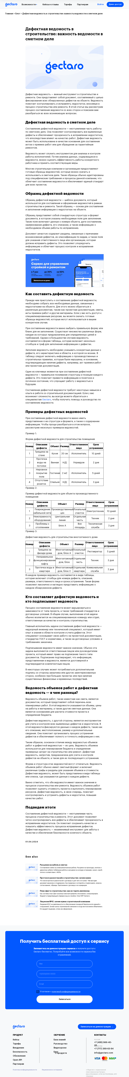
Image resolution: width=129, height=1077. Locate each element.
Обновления (19, 1056)
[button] (115, 4)
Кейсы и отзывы (51, 5)
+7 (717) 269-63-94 (104, 1049)
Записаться (64, 999)
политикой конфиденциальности (66, 992)
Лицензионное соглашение (52, 1070)
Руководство (60, 1044)
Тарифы (68, 5)
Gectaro (46, 399)
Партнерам (82, 5)
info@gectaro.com (103, 1053)
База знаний (60, 1040)
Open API (17, 1060)
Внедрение (18, 1048)
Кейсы (16, 1040)
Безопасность (20, 1052)
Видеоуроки (60, 1048)
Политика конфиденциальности (25, 1070)
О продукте (61, 1053)
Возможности (29, 5)
